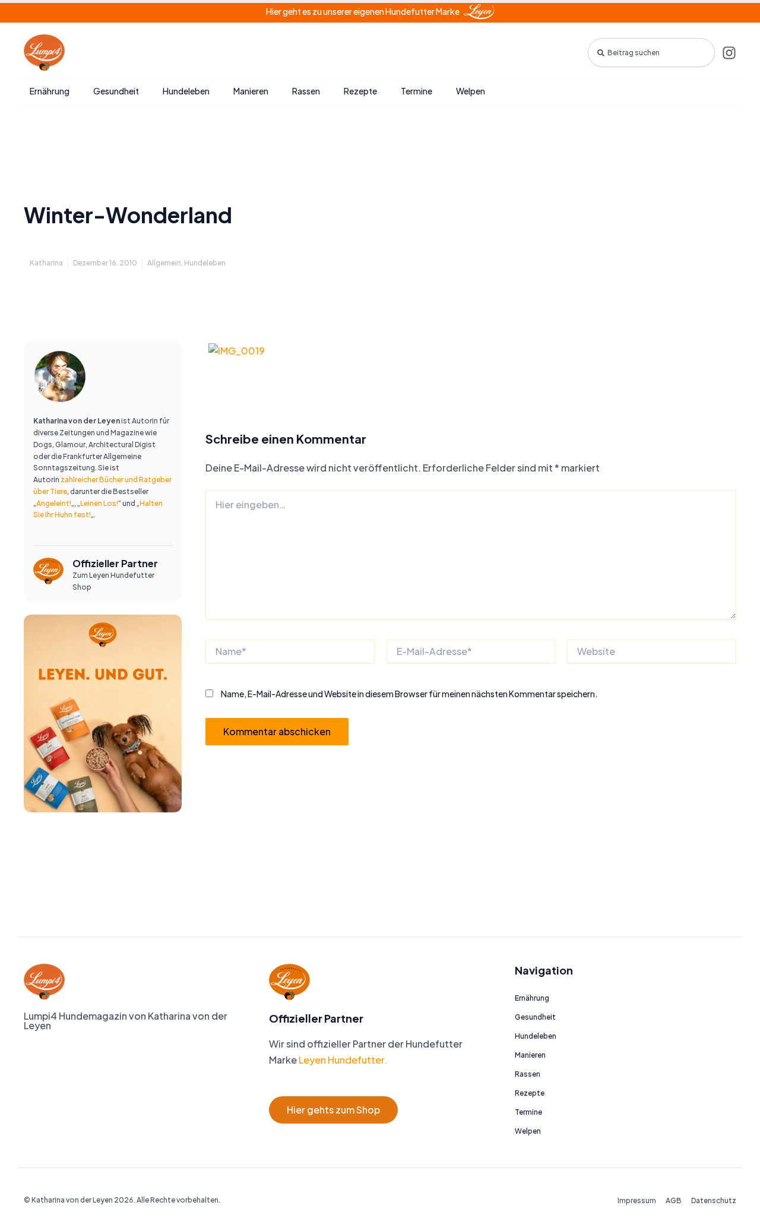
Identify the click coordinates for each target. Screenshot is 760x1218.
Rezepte (360, 91)
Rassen (306, 91)
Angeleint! (53, 503)
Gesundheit (116, 91)
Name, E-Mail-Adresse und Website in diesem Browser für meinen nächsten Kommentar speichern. (409, 693)
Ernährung (49, 91)
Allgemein (164, 262)
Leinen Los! (99, 503)
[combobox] (651, 52)
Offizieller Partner (115, 563)
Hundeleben (186, 91)
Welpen (470, 91)
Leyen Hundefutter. (342, 1060)
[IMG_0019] (236, 350)
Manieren (250, 91)
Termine (416, 91)
